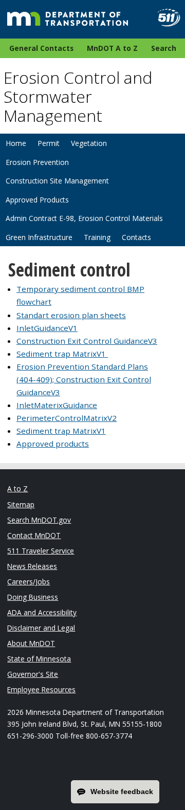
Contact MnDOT (34, 535)
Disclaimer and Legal (41, 628)
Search (163, 48)
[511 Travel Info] (164, 17)
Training (97, 237)
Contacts (136, 237)
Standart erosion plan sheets (71, 315)
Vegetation (89, 143)
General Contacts (41, 48)
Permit (49, 143)
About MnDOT (31, 643)
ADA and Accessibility (42, 612)
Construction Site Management (57, 181)
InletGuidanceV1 (47, 328)
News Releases (32, 566)
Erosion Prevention (37, 162)
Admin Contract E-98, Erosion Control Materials (84, 218)
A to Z (17, 488)
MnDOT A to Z (112, 48)
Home (16, 143)
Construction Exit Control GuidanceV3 (86, 341)
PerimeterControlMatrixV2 (66, 418)
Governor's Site (32, 674)
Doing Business (32, 597)
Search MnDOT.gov (39, 520)
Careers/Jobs (28, 581)
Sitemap (20, 504)
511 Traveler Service (40, 551)
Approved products (52, 443)
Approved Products (37, 200)
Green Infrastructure (39, 237)
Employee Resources (41, 689)
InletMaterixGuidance (56, 405)
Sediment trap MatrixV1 (62, 353)
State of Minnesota (39, 659)
